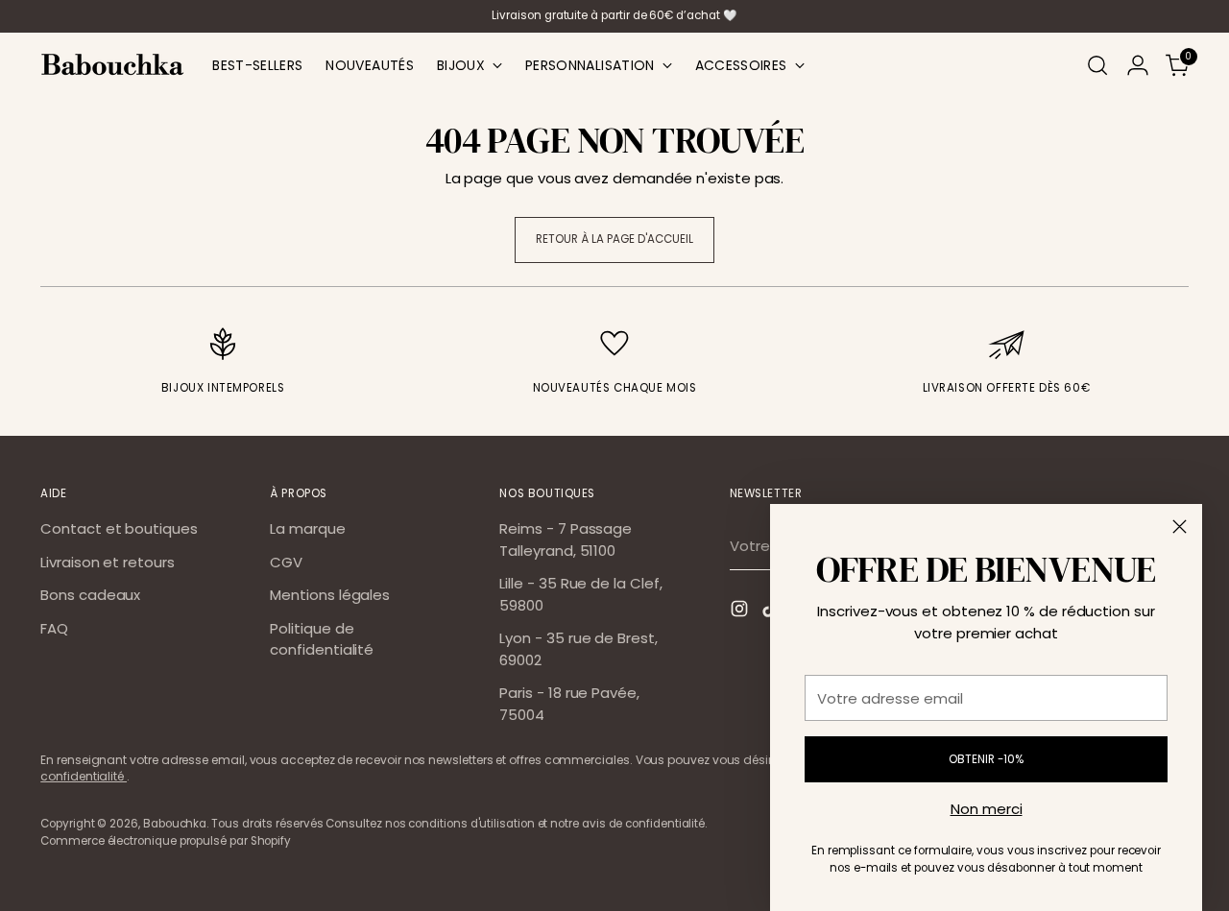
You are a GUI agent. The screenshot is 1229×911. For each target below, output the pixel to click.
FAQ (54, 628)
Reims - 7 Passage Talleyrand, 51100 (565, 539)
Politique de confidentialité (322, 639)
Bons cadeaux (90, 595)
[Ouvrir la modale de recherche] (1097, 65)
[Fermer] (1179, 526)
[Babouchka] (112, 65)
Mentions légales (330, 595)
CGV (286, 562)
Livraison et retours (107, 562)
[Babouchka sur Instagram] (741, 612)
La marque (307, 528)
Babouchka (174, 823)
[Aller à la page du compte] (1138, 65)
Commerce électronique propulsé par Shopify (165, 841)
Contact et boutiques (119, 528)
